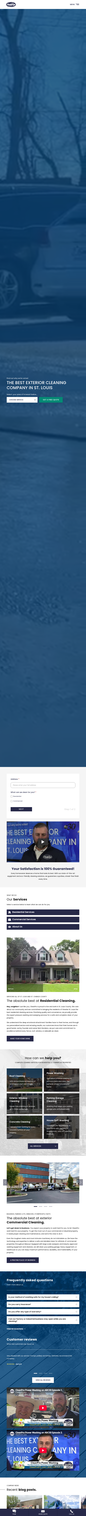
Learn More (24, 1080)
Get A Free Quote (51, 400)
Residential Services (43, 912)
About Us (43, 927)
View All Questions (15, 1329)
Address (15, 779)
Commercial (17, 801)
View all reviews (43, 1380)
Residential (17, 796)
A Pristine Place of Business (22, 1260)
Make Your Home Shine (20, 1038)
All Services (35, 1146)
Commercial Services (43, 919)
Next (21, 809)
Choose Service (16, 400)
